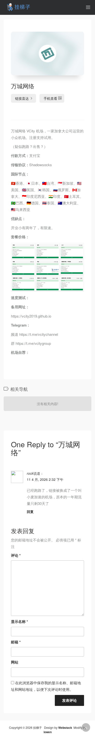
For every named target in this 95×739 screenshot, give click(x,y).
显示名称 (19, 621)
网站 (14, 662)
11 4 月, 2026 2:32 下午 (45, 479)
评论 (16, 555)
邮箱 (16, 642)
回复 (30, 511)
